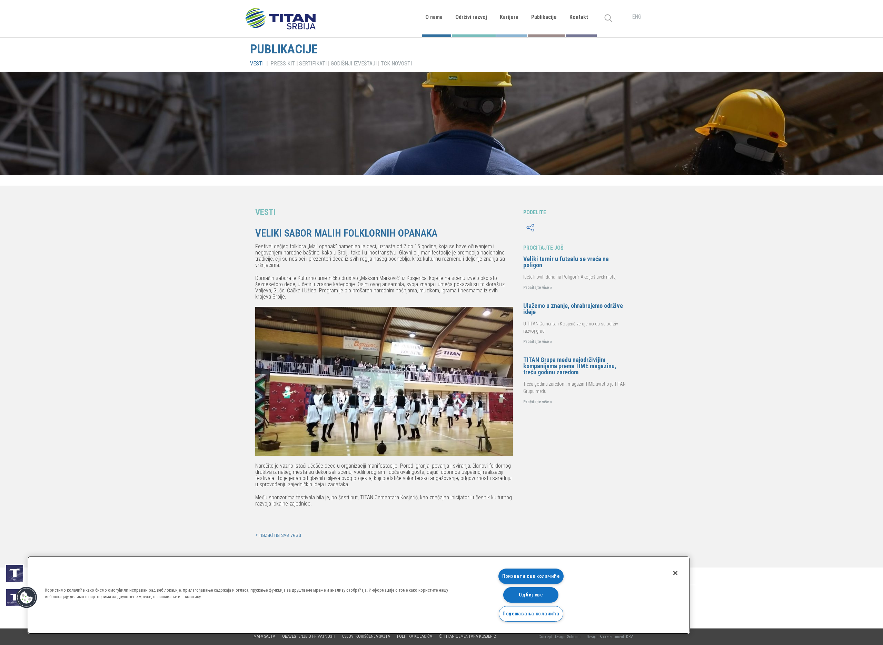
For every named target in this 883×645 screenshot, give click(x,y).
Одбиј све (531, 595)
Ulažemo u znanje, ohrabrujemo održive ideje (573, 308)
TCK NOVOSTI (396, 63)
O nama (434, 17)
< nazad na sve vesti (278, 535)
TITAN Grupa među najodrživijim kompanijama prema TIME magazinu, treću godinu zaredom (569, 366)
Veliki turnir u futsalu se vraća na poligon (566, 262)
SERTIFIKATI (313, 63)
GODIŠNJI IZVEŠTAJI (354, 63)
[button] (27, 597)
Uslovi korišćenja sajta (366, 636)
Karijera (509, 17)
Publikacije (544, 17)
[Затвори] (675, 573)
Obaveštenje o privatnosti (308, 636)
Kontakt (578, 17)
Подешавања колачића (531, 614)
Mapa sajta (264, 636)
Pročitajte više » (537, 287)
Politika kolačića (414, 636)
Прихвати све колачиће (531, 576)
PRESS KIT (282, 63)
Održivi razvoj (471, 17)
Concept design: (560, 636)
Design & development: (610, 636)
